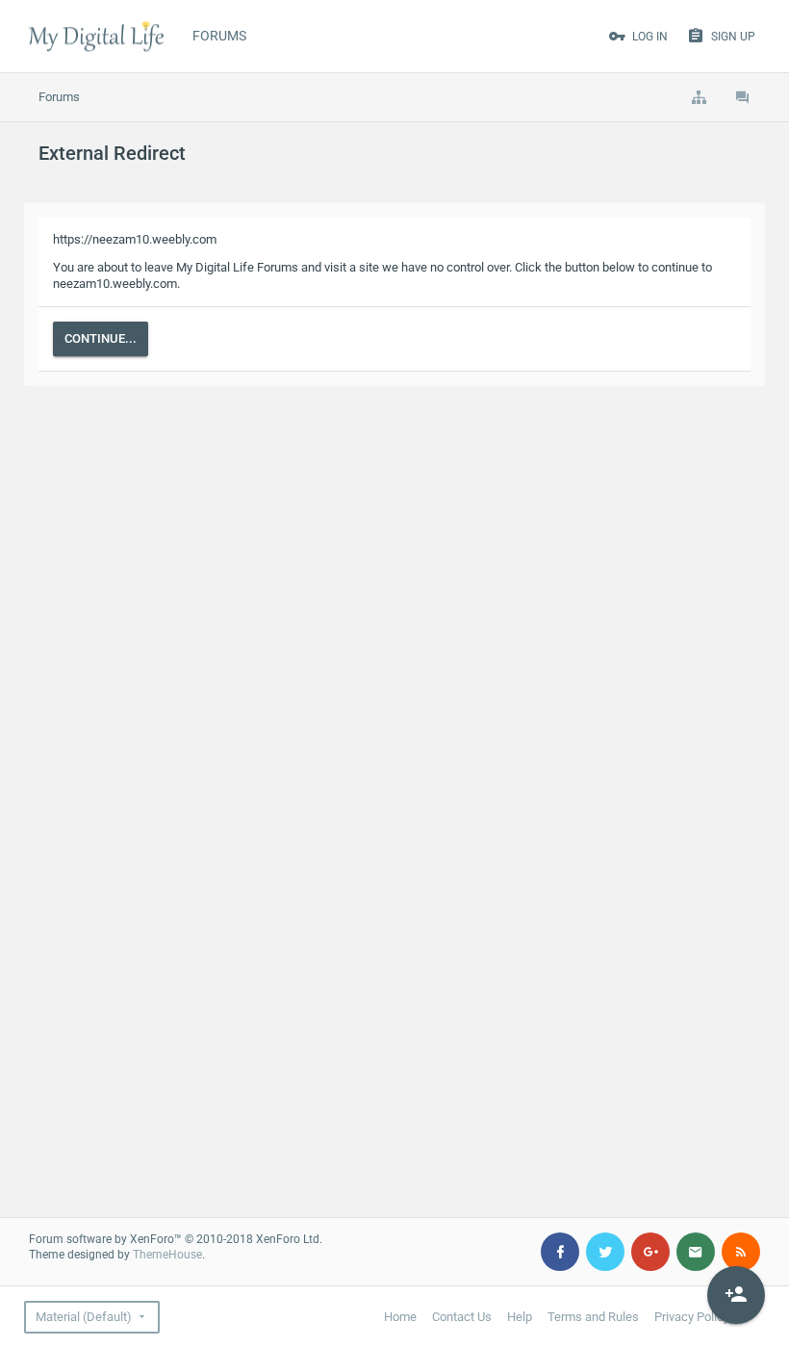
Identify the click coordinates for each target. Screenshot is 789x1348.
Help (519, 1316)
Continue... (100, 338)
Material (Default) (84, 1316)
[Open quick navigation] (698, 97)
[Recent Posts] (743, 97)
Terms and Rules (593, 1316)
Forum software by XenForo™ (175, 1239)
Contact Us (462, 1316)
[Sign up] (736, 1295)
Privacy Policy (691, 1316)
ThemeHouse (167, 1254)
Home (400, 1316)
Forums (219, 35)
